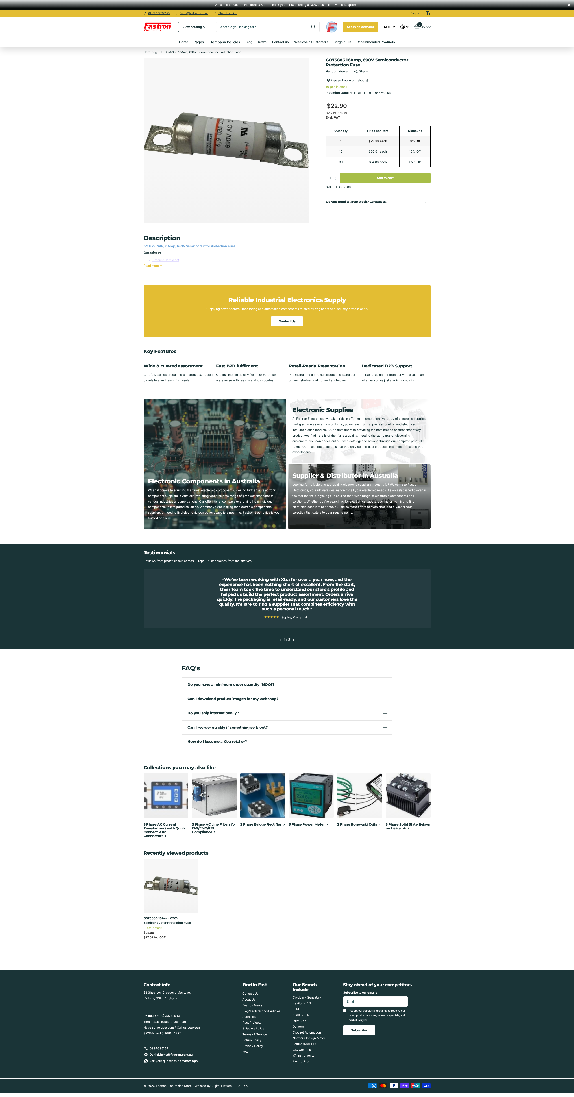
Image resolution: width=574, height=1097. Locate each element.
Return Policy (251, 1040)
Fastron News (252, 1005)
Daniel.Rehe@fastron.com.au (171, 1054)
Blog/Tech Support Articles (261, 1011)
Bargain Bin (342, 42)
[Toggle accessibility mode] (428, 13)
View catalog (192, 27)
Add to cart (385, 178)
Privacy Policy (252, 1046)
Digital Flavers (221, 1086)
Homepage (151, 52)
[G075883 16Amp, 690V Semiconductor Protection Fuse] (171, 886)
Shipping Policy (253, 1028)
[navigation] (281, 639)
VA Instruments (303, 1055)
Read (151, 265)
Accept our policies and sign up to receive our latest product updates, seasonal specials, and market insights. (377, 1015)
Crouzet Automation (307, 1032)
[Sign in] (404, 27)
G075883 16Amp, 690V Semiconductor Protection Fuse (167, 920)
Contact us (280, 42)
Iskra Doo (299, 1021)
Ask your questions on (174, 1061)
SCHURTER (301, 1015)
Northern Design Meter (309, 1038)
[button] (336, 174)
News (262, 42)
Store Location (227, 13)
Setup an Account (360, 27)
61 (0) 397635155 (159, 13)
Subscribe (359, 1030)
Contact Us (287, 321)
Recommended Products (376, 42)
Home (183, 42)
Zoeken (313, 27)
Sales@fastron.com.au (194, 13)
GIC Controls (302, 1049)
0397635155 (159, 1048)
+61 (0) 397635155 (167, 1016)
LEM (296, 1009)
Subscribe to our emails (360, 992)
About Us (248, 999)
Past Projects (251, 1022)
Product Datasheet (165, 260)
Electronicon (301, 1061)
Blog (249, 42)
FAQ (245, 1051)
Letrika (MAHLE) (304, 1044)
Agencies (249, 1016)
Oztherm (299, 1026)
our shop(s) (360, 80)
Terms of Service (254, 1034)
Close (569, 5)
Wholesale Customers (311, 42)
